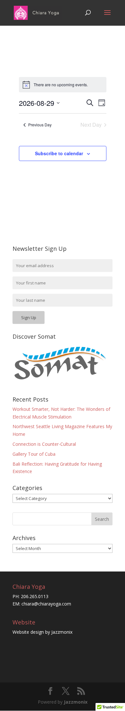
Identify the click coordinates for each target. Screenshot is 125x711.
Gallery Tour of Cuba (34, 454)
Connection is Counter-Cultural (44, 444)
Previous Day (40, 124)
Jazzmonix (61, 632)
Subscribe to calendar (59, 153)
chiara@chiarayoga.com (46, 604)
